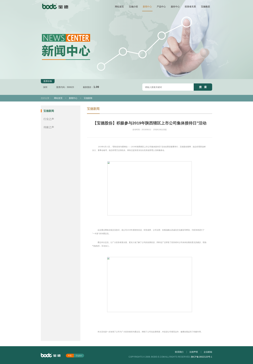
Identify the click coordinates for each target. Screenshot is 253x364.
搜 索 (203, 87)
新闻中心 (147, 6)
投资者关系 (190, 6)
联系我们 (179, 352)
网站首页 (119, 6)
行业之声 (48, 119)
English (79, 356)
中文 (70, 356)
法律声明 (193, 352)
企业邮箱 (208, 352)
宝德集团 (205, 6)
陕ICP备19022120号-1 (201, 357)
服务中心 (175, 6)
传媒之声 (48, 127)
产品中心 (161, 6)
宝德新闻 (88, 98)
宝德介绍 (133, 6)
